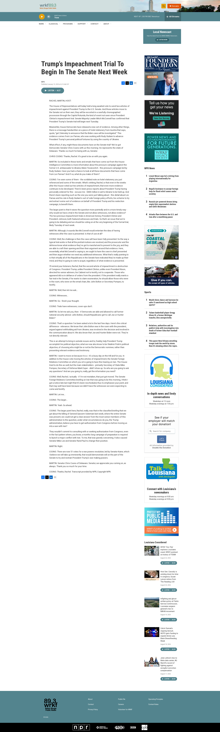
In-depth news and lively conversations (161, 395)
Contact (95, 24)
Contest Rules (153, 704)
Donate (175, 6)
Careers (121, 704)
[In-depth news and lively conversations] (161, 371)
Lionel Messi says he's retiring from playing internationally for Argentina (164, 178)
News (41, 24)
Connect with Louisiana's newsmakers (161, 490)
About (106, 24)
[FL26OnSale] (161, 75)
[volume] (49, 16)
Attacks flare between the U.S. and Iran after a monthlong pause (163, 215)
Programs (68, 24)
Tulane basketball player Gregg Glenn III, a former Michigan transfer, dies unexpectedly (162, 315)
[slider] (52, 16)
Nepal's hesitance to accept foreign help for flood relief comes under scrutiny (163, 191)
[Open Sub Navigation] (46, 24)
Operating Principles (155, 699)
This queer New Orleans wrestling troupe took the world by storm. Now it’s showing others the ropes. (163, 343)
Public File (121, 699)
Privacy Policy (93, 709)
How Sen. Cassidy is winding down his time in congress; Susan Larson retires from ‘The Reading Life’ (169, 577)
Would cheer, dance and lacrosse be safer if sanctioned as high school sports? (163, 302)
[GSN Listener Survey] (161, 114)
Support (82, 24)
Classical (53, 24)
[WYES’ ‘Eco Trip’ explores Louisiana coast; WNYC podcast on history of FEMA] (151, 551)
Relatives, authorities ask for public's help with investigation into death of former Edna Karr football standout (164, 329)
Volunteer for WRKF (125, 709)
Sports (147, 292)
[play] (42, 16)
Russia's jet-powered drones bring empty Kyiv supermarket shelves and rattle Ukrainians (163, 204)
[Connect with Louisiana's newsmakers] (161, 470)
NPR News (149, 168)
